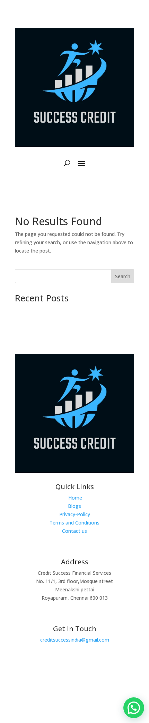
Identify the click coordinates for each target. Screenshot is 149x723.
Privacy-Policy (74, 514)
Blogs (74, 506)
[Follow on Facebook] (58, 686)
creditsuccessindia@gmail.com (74, 639)
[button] (133, 707)
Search (122, 276)
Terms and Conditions (74, 522)
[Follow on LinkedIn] (87, 686)
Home (75, 497)
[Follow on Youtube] (72, 686)
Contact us (74, 531)
